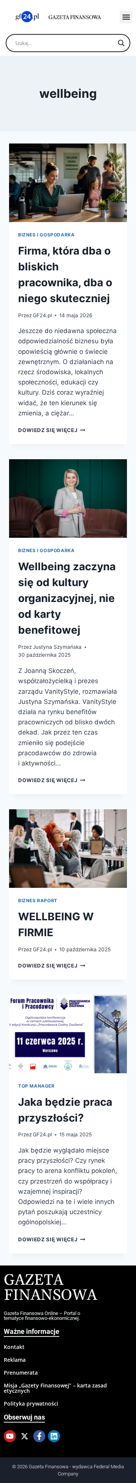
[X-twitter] (25, 1436)
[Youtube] (10, 1436)
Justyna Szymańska (57, 647)
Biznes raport (37, 900)
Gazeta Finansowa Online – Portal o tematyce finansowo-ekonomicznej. (42, 1315)
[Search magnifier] (121, 43)
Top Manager (36, 1086)
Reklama (15, 1359)
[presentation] (68, 183)
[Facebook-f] (39, 1436)
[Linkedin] (54, 1436)
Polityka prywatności (31, 1403)
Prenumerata (21, 1372)
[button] (126, 17)
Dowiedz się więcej (51, 430)
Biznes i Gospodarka (46, 235)
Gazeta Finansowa (50, 1288)
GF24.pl (42, 315)
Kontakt (14, 1346)
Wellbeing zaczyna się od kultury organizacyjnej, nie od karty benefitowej (67, 598)
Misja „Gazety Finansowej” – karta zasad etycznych (55, 1388)
